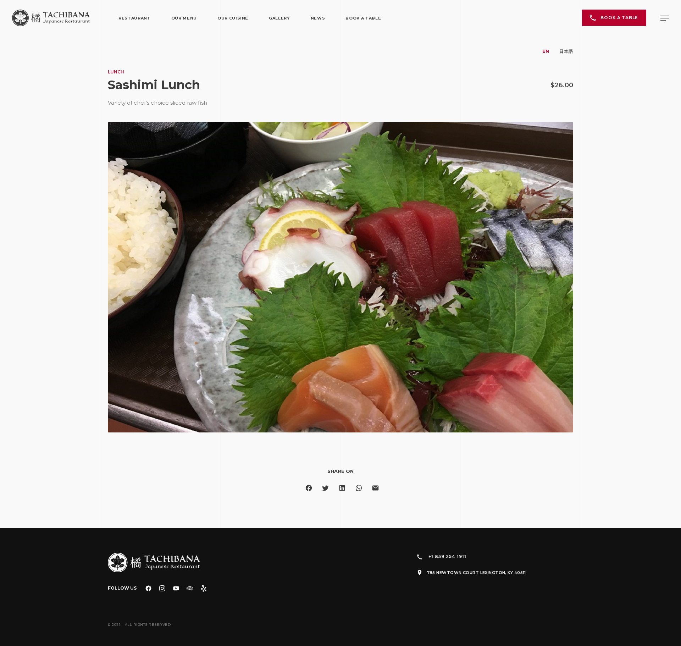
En (545, 51)
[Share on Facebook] (309, 488)
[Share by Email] (375, 488)
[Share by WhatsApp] (359, 488)
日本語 (566, 51)
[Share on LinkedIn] (342, 488)
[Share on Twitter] (325, 488)
